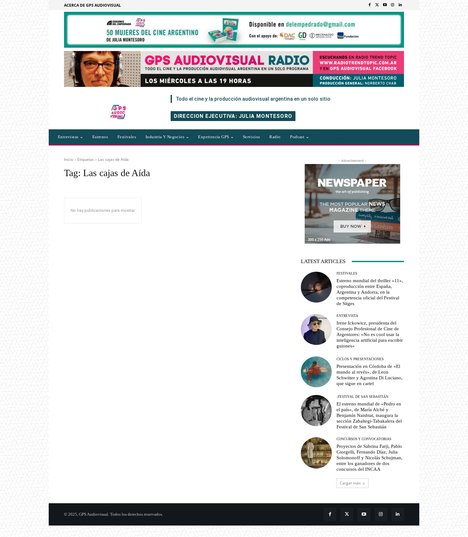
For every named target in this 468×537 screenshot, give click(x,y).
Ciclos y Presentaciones (360, 359)
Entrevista (347, 316)
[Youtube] (385, 5)
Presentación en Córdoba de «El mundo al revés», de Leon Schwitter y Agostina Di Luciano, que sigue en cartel (369, 375)
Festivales (347, 273)
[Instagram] (392, 5)
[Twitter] (377, 5)
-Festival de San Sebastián (362, 396)
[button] (342, 137)
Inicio (68, 159)
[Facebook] (369, 5)
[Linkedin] (400, 5)
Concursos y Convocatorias (364, 439)
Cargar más (350, 483)
